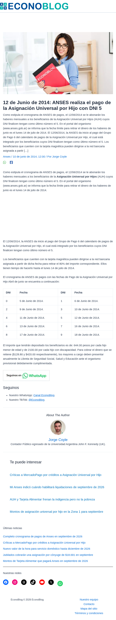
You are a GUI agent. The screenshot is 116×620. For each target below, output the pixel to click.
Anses (7, 156)
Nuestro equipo (89, 599)
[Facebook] (11, 162)
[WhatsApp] (4, 162)
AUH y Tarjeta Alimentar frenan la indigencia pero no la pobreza (52, 499)
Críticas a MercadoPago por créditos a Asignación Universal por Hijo (55, 475)
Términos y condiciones (89, 613)
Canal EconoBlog (43, 395)
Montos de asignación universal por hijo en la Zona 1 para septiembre (56, 511)
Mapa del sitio (89, 608)
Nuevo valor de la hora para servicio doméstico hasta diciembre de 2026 (46, 548)
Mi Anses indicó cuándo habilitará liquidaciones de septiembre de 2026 (57, 487)
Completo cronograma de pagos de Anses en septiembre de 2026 (42, 536)
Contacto (89, 604)
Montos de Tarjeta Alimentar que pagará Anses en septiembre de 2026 (45, 560)
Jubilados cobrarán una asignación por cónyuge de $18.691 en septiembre (48, 554)
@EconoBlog (36, 399)
